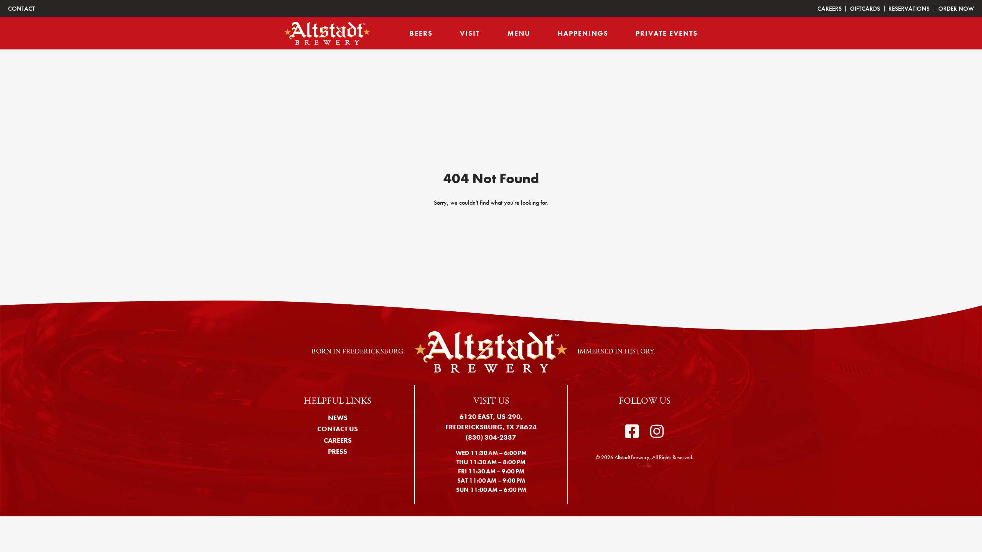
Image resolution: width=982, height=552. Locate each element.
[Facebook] (632, 432)
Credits (644, 465)
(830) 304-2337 (491, 437)
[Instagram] (657, 432)
